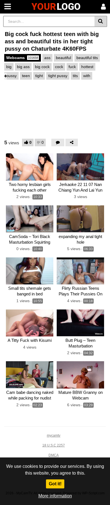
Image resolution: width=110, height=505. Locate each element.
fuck (72, 66)
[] (100, 21)
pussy (11, 75)
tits (75, 75)
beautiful (63, 57)
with (86, 75)
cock (59, 66)
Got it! (55, 483)
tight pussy (57, 75)
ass (47, 57)
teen (26, 75)
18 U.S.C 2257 (53, 445)
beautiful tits (87, 57)
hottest (87, 66)
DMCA (54, 455)
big (9, 66)
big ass (23, 66)
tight (39, 75)
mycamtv (53, 435)
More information (55, 495)
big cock (42, 66)
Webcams (22, 57)
